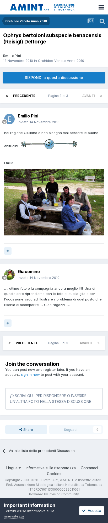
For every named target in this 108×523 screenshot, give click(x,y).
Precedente (24, 96)
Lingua (12, 468)
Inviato (39, 122)
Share (27, 429)
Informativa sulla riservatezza (51, 468)
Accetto (93, 510)
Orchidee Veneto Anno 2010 (61, 60)
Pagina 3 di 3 (59, 96)
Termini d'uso (15, 511)
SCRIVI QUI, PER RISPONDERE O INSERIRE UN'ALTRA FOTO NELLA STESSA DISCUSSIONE (50, 398)
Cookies (54, 473)
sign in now (30, 374)
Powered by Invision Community (54, 494)
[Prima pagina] (6, 96)
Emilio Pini (12, 55)
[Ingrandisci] (49, 146)
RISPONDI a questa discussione (54, 77)
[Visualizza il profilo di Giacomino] (9, 274)
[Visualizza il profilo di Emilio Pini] (9, 119)
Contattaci (89, 468)
